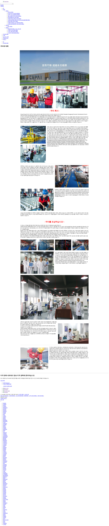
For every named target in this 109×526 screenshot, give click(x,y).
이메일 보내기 (4, 398)
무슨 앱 (2, 399)
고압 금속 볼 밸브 (19, 395)
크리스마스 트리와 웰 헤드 (14, 13)
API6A (7, 10)
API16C (7, 25)
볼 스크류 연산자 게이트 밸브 (14, 16)
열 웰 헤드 (26, 395)
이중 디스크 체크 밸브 (13, 30)
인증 (4, 35)
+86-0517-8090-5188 (7, 386)
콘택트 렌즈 (5, 38)
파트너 (4, 39)
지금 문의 (3, 380)
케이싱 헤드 (10, 12)
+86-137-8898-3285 (7, 384)
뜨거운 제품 (21, 394)
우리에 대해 (5, 34)
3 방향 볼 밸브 (12, 395)
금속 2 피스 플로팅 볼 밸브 (14, 14)
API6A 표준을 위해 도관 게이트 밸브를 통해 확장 (19, 20)
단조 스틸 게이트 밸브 (13, 31)
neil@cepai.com (6, 382)
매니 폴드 (10, 26)
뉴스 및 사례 (6, 36)
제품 (4, 9)
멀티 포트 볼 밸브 (4, 395)
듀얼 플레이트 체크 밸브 (13, 17)
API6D (7, 27)
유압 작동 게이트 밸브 (13, 21)
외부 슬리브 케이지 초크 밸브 (14, 18)
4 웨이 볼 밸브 (40, 395)
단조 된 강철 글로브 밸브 (13, 32)
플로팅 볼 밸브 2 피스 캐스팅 (14, 28)
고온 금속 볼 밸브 (33, 395)
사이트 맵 (26, 394)
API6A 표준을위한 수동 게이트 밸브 (16, 24)
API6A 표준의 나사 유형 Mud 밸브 (15, 22)
